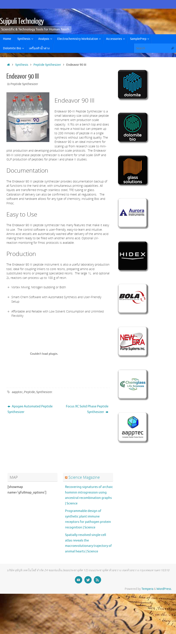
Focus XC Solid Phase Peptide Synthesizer (87, 409)
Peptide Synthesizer (47, 65)
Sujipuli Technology (22, 21)
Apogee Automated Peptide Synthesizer (30, 409)
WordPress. (164, 589)
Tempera (147, 589)
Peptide (29, 392)
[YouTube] (78, 579)
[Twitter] (88, 579)
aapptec (17, 392)
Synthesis (21, 65)
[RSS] (97, 579)
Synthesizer (44, 392)
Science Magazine (84, 477)
